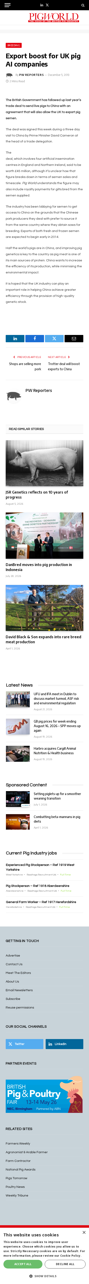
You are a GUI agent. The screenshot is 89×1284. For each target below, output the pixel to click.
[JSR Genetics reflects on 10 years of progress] (44, 463)
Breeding (14, 45)
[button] (44, 1276)
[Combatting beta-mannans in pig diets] (18, 822)
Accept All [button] (23, 1264)
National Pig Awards (20, 1169)
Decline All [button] (65, 1264)
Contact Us (14, 964)
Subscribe (13, 999)
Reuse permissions (20, 1007)
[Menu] (7, 5)
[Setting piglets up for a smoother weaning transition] (18, 799)
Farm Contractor (18, 1161)
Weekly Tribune (17, 1195)
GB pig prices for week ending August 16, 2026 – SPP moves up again (57, 725)
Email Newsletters (19, 990)
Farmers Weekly (18, 1143)
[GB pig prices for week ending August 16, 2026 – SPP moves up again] (18, 726)
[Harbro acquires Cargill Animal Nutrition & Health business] (18, 754)
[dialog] (44, 1256)
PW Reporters (31, 75)
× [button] (84, 1232)
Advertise (13, 955)
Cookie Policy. (70, 1256)
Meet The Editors (18, 973)
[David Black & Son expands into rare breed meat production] (44, 608)
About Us (12, 981)
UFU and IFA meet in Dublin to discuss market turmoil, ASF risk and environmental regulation (56, 698)
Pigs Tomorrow (16, 1178)
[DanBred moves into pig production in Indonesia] (44, 535)
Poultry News (15, 1187)
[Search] (82, 5)
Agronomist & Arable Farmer (27, 1152)
